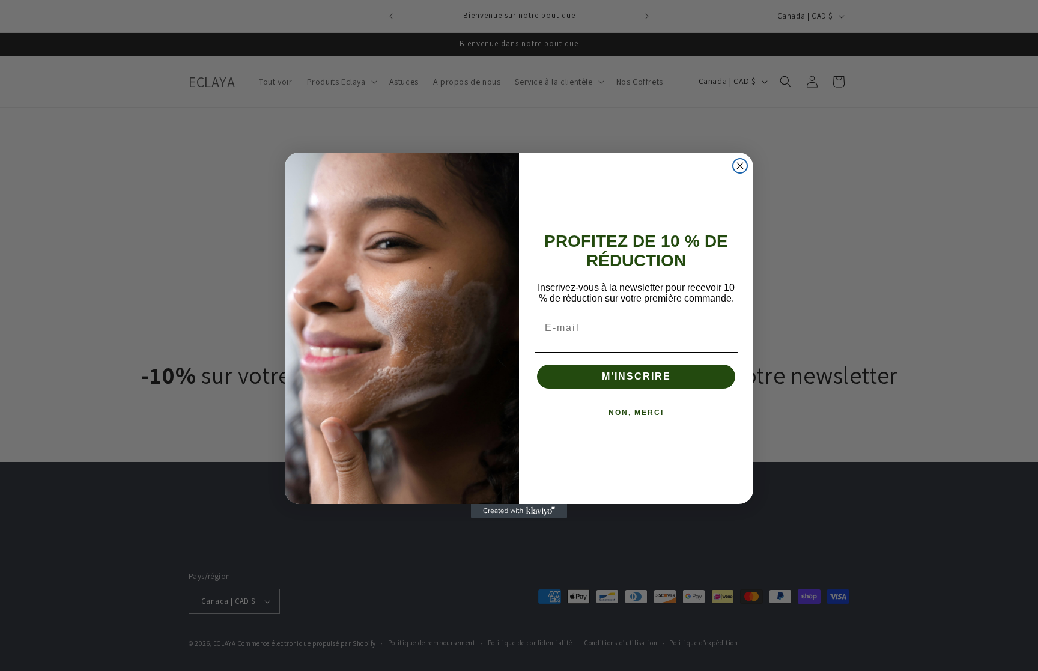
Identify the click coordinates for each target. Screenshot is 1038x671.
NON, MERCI (636, 412)
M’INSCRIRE (636, 376)
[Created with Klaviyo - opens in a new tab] (519, 511)
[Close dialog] (740, 166)
